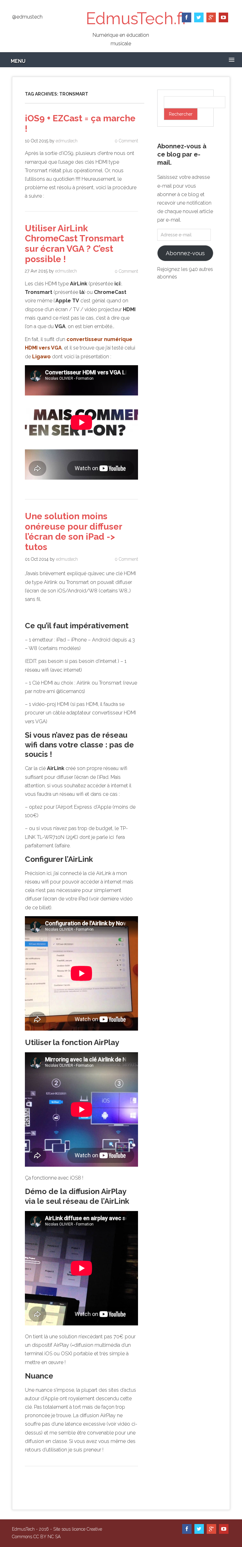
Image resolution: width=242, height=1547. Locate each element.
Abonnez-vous (185, 253)
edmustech (67, 140)
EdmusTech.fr (137, 18)
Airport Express (74, 807)
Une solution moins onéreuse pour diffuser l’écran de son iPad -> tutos (73, 531)
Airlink (50, 582)
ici (117, 284)
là (81, 292)
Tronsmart (38, 292)
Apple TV (67, 301)
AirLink (78, 284)
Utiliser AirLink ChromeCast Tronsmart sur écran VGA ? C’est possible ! (74, 243)
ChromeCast (110, 292)
